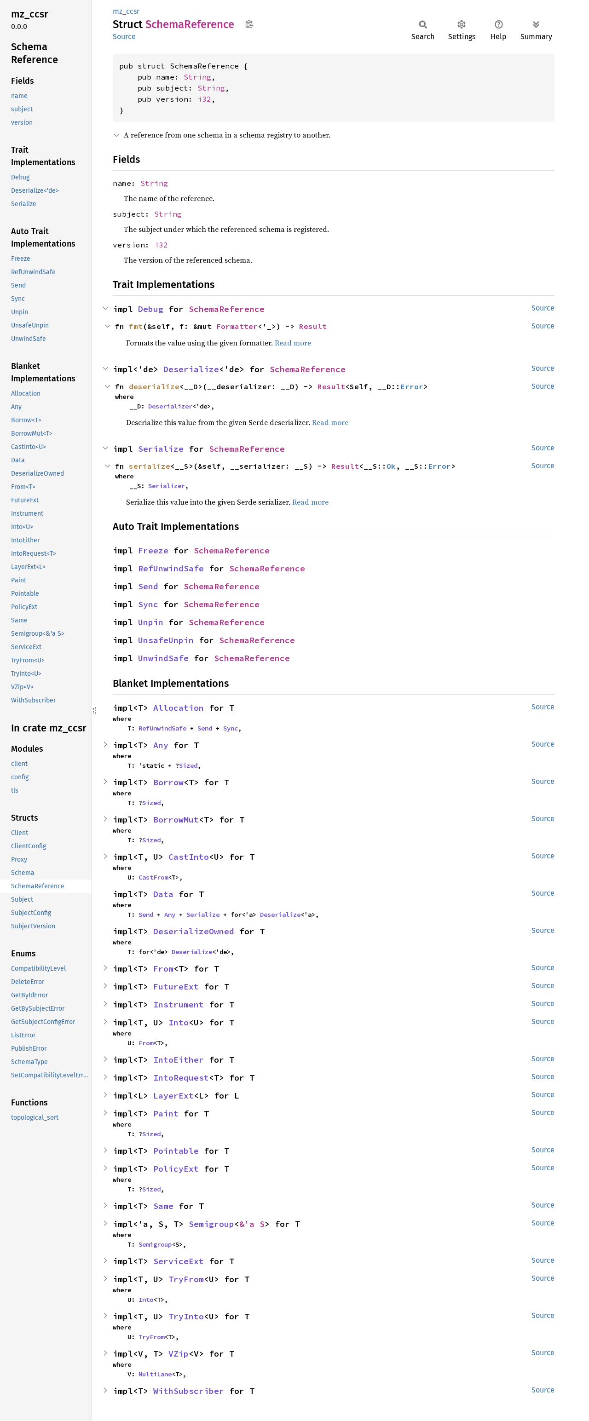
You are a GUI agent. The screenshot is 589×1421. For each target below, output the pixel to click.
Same (163, 1206)
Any (160, 745)
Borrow (168, 782)
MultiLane (155, 1374)
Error (411, 386)
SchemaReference (227, 309)
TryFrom (186, 1279)
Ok (391, 466)
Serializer (166, 486)
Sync (148, 604)
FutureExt (176, 986)
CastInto (188, 856)
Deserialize (191, 369)
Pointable (176, 1150)
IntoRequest (181, 1077)
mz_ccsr (126, 11)
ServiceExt (178, 1261)
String (197, 76)
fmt (136, 326)
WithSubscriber (188, 1391)
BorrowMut (176, 819)
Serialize (161, 448)
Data (163, 894)
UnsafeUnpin (166, 640)
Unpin (150, 622)
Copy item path (249, 24)
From (163, 968)
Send (148, 586)
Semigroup (211, 1224)
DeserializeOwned (193, 931)
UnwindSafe (163, 658)
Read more (293, 343)
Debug (150, 309)
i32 (204, 99)
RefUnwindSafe (171, 568)
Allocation (178, 707)
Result (313, 326)
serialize (149, 466)
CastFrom (153, 877)
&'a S (252, 1224)
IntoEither (178, 1059)
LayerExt (173, 1095)
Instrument (178, 1004)
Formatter (237, 326)
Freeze (153, 550)
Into (178, 1022)
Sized (188, 765)
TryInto (186, 1316)
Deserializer (170, 406)
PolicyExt (176, 1168)
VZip (178, 1353)
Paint (166, 1113)
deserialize (154, 386)
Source (124, 36)
